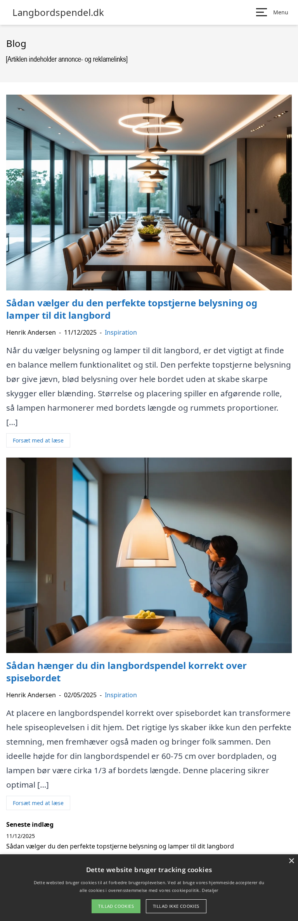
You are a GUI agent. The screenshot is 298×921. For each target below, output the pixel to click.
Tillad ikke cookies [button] (176, 906)
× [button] (291, 861)
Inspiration (121, 332)
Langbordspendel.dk (58, 12)
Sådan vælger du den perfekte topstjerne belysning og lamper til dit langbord (120, 846)
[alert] (149, 887)
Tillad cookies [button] (116, 906)
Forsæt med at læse (38, 440)
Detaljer (210, 890)
